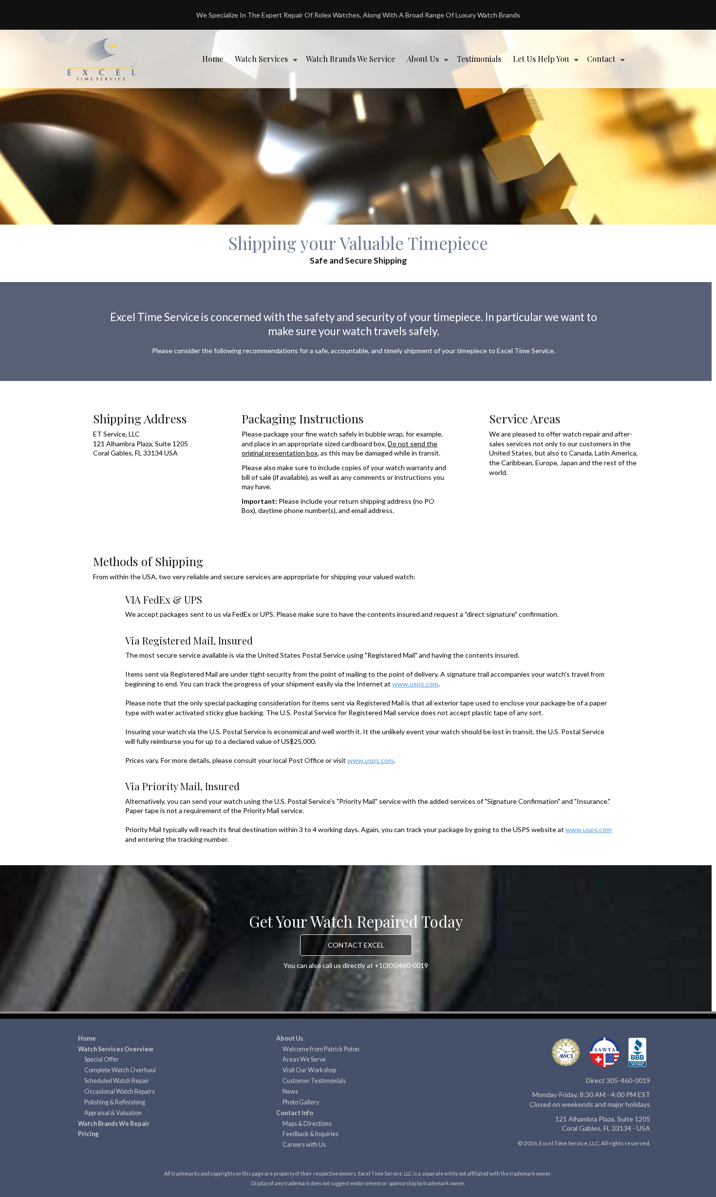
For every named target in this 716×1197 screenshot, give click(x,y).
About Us (423, 59)
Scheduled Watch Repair (116, 1080)
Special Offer (101, 1059)
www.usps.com (415, 684)
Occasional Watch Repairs (119, 1091)
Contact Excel (356, 945)
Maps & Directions (307, 1123)
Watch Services (261, 59)
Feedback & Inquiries (311, 1134)
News (290, 1091)
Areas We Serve (304, 1059)
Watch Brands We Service (350, 59)
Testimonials (479, 59)
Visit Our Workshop (309, 1070)
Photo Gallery (301, 1102)
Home (212, 59)
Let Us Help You (541, 59)
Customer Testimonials (314, 1080)
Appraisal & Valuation (113, 1113)
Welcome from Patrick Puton (321, 1049)
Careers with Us (304, 1144)
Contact (601, 59)
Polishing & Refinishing (114, 1102)
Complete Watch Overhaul (120, 1070)
